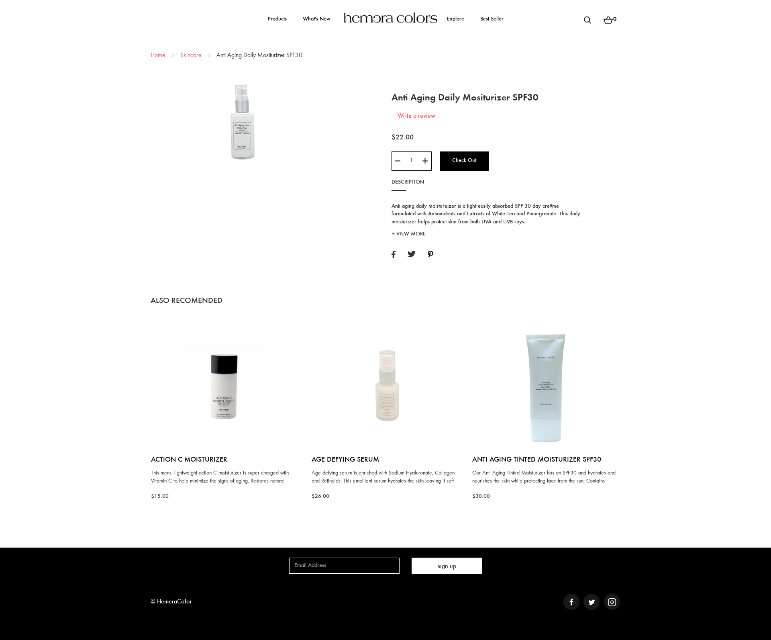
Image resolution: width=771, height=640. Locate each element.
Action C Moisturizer (189, 460)
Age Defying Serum (345, 460)
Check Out (464, 161)
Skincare (190, 55)
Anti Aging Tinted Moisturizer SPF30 (536, 460)
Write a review (416, 116)
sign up (447, 566)
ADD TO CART (225, 326)
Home (158, 55)
